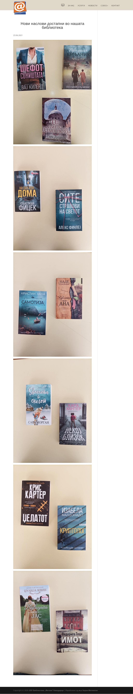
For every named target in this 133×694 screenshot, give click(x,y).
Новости (92, 6)
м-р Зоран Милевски (88, 690)
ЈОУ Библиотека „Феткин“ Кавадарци (46, 690)
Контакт (115, 6)
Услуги (81, 6)
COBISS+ (104, 6)
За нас (71, 6)
